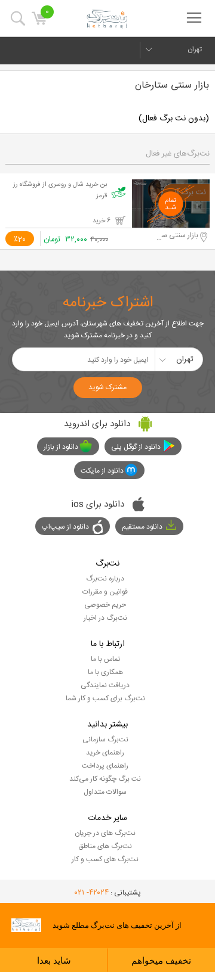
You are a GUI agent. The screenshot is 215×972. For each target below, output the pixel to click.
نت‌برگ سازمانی (105, 740)
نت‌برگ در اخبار (105, 618)
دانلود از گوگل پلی (136, 447)
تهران (195, 49)
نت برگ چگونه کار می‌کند (105, 779)
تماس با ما (105, 659)
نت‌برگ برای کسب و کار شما (105, 698)
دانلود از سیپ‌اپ (65, 527)
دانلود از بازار (61, 447)
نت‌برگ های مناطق (105, 846)
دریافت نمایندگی (105, 685)
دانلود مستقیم (142, 527)
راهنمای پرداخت (105, 766)
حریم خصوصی (105, 605)
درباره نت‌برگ (105, 579)
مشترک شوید (107, 387)
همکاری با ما (105, 672)
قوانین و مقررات (105, 592)
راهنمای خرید (105, 753)
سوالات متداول (105, 792)
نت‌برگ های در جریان (105, 833)
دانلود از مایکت (102, 471)
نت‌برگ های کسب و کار (105, 859)
